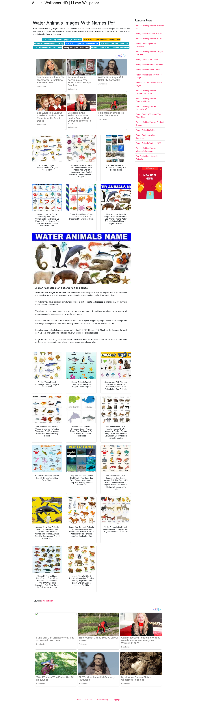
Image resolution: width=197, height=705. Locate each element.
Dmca (78, 699)
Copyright (117, 699)
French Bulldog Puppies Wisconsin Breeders (146, 149)
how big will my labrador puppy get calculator (62, 39)
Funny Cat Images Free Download (146, 45)
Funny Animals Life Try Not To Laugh (149, 76)
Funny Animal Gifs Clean (146, 130)
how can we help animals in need (48, 47)
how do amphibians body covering (48, 43)
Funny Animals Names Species (149, 33)
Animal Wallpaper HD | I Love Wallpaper (65, 2)
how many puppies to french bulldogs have (102, 39)
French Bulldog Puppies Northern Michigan (146, 92)
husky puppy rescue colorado (76, 47)
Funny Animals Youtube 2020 (148, 143)
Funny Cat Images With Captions (146, 136)
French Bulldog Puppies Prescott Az (150, 27)
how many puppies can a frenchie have (82, 43)
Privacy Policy (102, 699)
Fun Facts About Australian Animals (147, 157)
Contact (89, 699)
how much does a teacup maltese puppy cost (110, 47)
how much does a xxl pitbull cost (114, 43)
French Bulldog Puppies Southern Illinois (146, 100)
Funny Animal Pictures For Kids (149, 64)
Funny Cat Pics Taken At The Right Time (148, 115)
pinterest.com (47, 600)
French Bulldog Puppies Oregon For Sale (149, 53)
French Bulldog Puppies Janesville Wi (146, 107)
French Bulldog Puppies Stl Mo (149, 38)
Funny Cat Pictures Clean (147, 59)
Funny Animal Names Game (148, 69)
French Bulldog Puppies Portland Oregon (150, 123)
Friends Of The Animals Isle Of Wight (149, 84)
